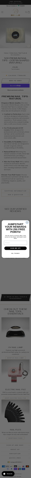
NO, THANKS (15, 253)
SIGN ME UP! (15, 248)
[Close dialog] (27, 222)
